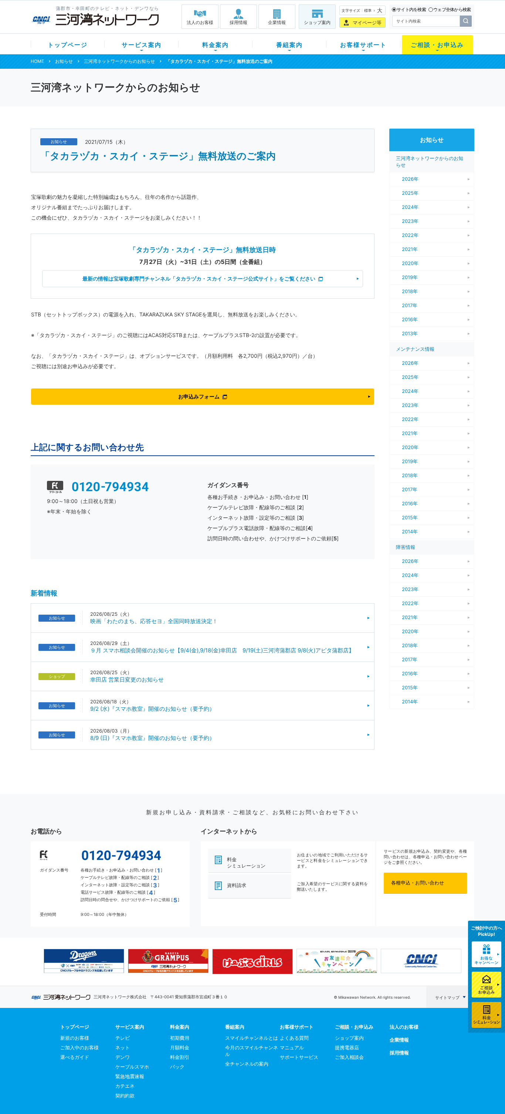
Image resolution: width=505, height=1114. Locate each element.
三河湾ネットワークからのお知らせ (119, 61)
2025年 (410, 193)
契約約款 (125, 1095)
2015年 (410, 517)
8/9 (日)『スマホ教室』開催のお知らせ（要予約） (152, 737)
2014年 (410, 531)
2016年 (410, 319)
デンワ (122, 1057)
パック (177, 1067)
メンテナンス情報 (415, 349)
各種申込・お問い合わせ (417, 883)
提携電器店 (347, 1047)
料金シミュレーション (246, 862)
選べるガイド (74, 1057)
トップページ (68, 44)
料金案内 (215, 44)
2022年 (410, 235)
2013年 (410, 333)
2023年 (410, 221)
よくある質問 (294, 1038)
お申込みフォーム (199, 396)
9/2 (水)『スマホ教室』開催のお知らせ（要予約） (152, 708)
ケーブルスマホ (132, 1067)
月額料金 (179, 1047)
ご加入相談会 (349, 1057)
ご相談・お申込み (437, 44)
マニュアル (292, 1047)
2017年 (409, 305)
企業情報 (277, 22)
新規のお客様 (74, 1038)
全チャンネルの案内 (246, 1064)
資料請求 (236, 885)
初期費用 (179, 1038)
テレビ (122, 1038)
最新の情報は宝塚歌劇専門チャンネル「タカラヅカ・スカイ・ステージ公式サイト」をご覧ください (198, 278)
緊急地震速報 (129, 1076)
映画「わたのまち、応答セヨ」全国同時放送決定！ (154, 621)
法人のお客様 (200, 22)
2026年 (410, 179)
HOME (37, 61)
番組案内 (289, 44)
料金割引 (179, 1057)
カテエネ (125, 1086)
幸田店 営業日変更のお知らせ (127, 679)
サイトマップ (447, 997)
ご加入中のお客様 (79, 1047)
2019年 (410, 277)
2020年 (410, 263)
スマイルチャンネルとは (251, 1038)
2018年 (410, 291)
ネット (122, 1047)
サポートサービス (299, 1057)
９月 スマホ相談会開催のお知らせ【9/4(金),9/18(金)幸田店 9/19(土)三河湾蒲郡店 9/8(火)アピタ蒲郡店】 (222, 650)
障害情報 (405, 547)
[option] (84, 961)
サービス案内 (142, 44)
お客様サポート (363, 44)
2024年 (410, 207)
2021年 (410, 249)
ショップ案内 (317, 22)
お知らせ (64, 61)
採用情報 (238, 22)
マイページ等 (367, 23)
